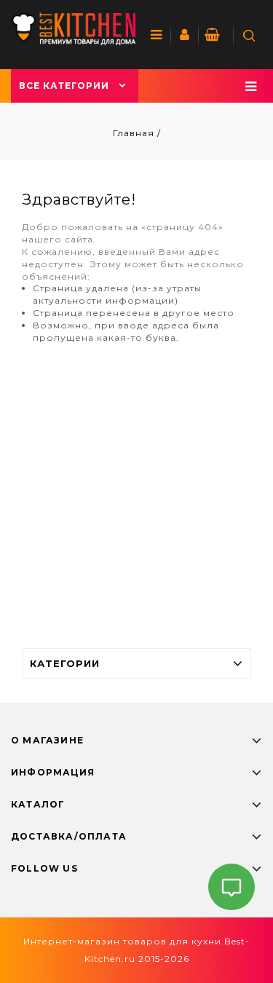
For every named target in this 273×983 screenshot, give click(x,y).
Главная (135, 132)
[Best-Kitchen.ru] (73, 28)
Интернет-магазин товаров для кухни (122, 941)
